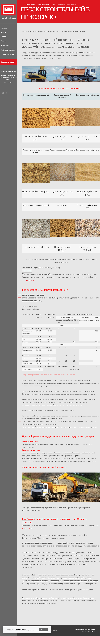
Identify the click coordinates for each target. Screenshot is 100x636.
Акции (3, 41)
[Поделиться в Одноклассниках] (6, 92)
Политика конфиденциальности (85, 629)
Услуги (3, 32)
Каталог (4, 28)
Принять (43, 630)
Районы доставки (8, 50)
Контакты (5, 45)
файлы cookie (21, 629)
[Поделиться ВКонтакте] (3, 92)
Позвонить (27, 271)
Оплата (4, 37)
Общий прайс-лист (8, 54)
